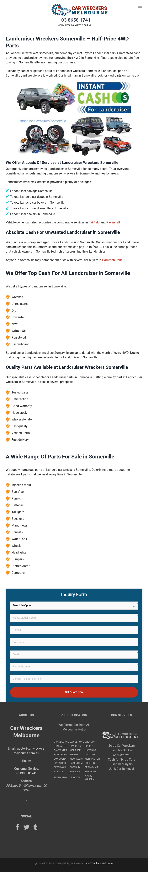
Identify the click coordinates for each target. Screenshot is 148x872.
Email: (12, 748)
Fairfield (94, 222)
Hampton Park (112, 260)
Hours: (26, 761)
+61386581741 (26, 773)
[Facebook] (17, 827)
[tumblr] (35, 827)
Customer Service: (26, 768)
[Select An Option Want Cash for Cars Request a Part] (74, 606)
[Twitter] (26, 827)
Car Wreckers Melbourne (99, 863)
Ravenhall (113, 222)
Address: (26, 781)
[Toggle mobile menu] (140, 6)
